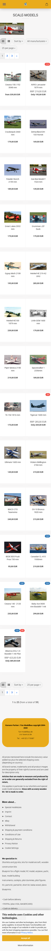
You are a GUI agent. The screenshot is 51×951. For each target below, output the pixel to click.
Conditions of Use (12, 834)
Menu (4, 4)
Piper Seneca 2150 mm (13, 369)
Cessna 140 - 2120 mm (13, 605)
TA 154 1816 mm (12, 415)
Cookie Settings (12, 848)
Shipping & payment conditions (18, 830)
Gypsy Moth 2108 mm (13, 274)
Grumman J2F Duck (38, 227)
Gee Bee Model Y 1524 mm (38, 180)
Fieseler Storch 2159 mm (12, 180)
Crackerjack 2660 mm (12, 133)
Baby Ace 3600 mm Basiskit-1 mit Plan (38, 605)
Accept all (25, 938)
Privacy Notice (27, 933)
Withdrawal (10, 825)
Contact (8, 816)
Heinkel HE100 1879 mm (12, 321)
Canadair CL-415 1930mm (38, 557)
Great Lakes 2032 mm (13, 227)
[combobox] (18, 41)
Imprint (8, 812)
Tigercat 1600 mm (38, 415)
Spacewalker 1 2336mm (38, 369)
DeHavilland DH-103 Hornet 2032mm (38, 133)
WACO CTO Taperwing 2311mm (13, 510)
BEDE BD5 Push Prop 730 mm (13, 557)
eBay (7, 821)
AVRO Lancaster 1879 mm (38, 86)
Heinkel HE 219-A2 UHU (38, 274)
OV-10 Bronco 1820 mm (38, 510)
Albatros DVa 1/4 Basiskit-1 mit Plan (13, 652)
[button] (3, 41)
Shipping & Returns (13, 839)
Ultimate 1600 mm (13, 462)
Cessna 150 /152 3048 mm (12, 86)
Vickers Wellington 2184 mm (38, 463)
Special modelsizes (13, 807)
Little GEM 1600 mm (38, 321)
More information (25, 945)
